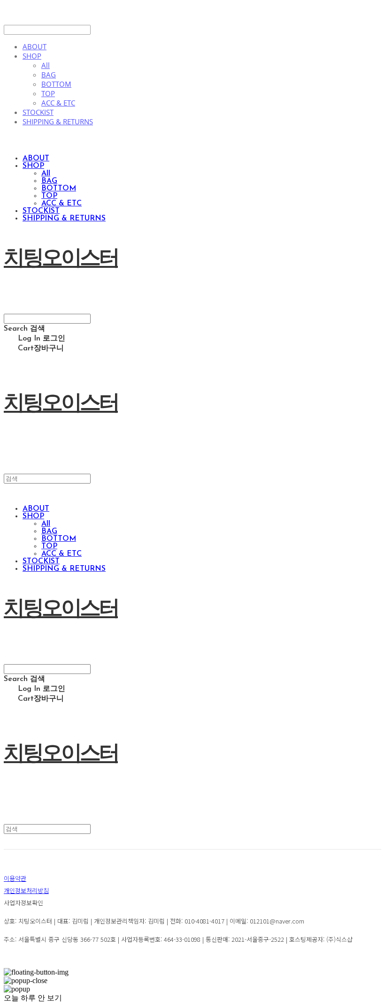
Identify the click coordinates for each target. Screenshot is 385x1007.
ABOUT (34, 46)
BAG (48, 74)
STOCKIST (38, 112)
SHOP (32, 56)
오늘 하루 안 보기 (33, 998)
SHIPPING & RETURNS (58, 121)
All (45, 65)
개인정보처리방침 (26, 890)
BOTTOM (56, 84)
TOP (48, 93)
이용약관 (15, 878)
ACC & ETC (58, 102)
